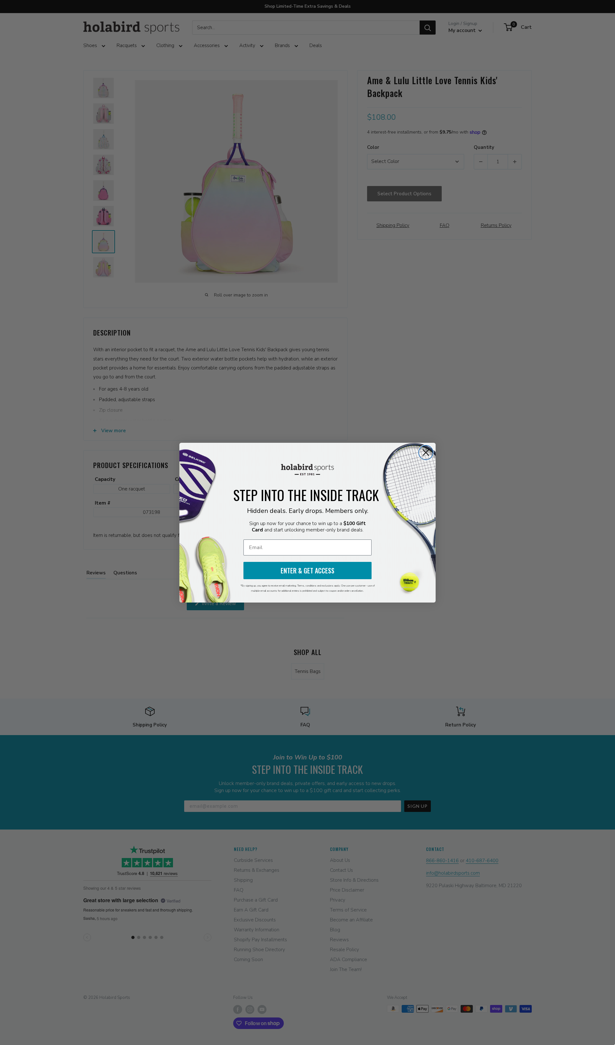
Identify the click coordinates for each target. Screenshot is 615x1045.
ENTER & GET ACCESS (307, 570)
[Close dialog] (426, 452)
